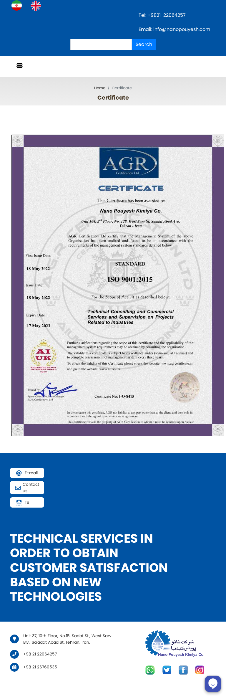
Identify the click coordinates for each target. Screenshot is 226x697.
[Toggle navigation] (19, 66)
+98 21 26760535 (40, 667)
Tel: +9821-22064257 (163, 15)
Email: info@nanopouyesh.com (174, 29)
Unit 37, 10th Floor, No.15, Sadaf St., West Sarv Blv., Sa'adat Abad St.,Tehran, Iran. (67, 639)
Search (144, 44)
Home (99, 87)
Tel (27, 502)
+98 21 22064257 (40, 654)
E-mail (31, 473)
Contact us (31, 488)
